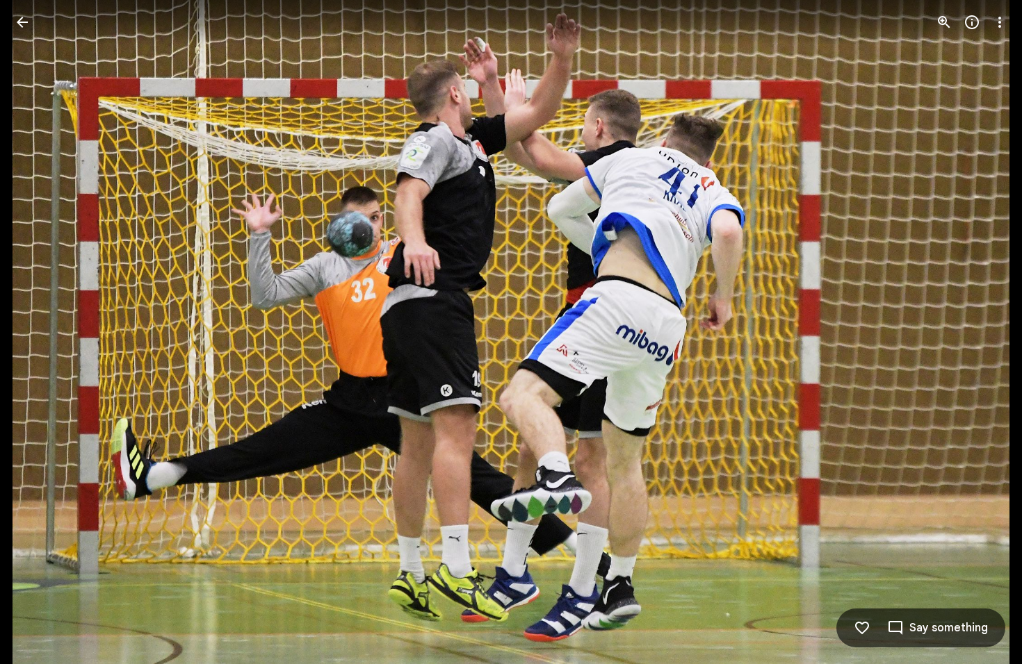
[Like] (862, 628)
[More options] (1000, 22)
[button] (38, 332)
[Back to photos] (22, 22)
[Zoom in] (944, 22)
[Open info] (972, 22)
